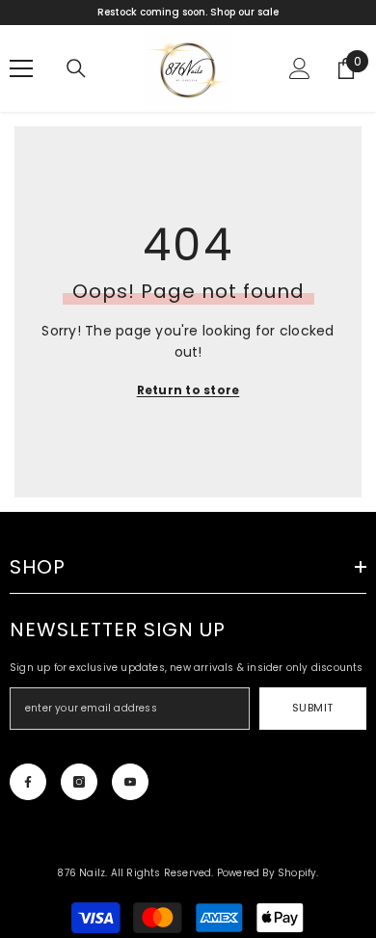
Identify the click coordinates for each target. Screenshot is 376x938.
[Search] (76, 68)
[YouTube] (130, 782)
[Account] (299, 68)
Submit (313, 707)
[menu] (21, 68)
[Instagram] (79, 782)
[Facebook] (28, 782)
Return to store (188, 390)
